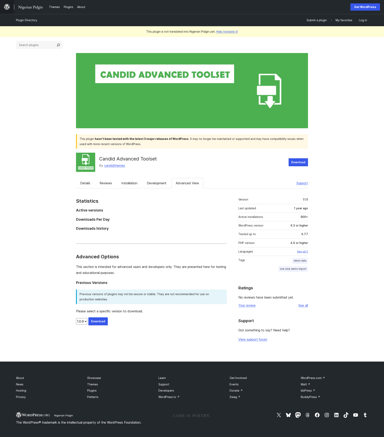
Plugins (92, 390)
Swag (235, 397)
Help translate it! (227, 31)
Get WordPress (365, 7)
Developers (166, 390)
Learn (162, 378)
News (19, 384)
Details (85, 183)
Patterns (92, 397)
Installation (129, 183)
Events (234, 384)
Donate (236, 390)
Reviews (106, 183)
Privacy (21, 397)
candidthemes (114, 165)
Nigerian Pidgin (63, 415)
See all (303, 305)
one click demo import (293, 268)
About (20, 378)
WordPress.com (313, 378)
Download (298, 162)
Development (156, 183)
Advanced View (187, 183)
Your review (247, 305)
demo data (300, 260)
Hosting (21, 390)
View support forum (252, 339)
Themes (92, 384)
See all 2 (302, 251)
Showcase (94, 378)
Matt (305, 384)
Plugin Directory (26, 20)
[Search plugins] (58, 45)
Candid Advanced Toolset (128, 159)
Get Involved (238, 378)
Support (302, 183)
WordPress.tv (169, 397)
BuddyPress (310, 397)
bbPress (308, 390)
